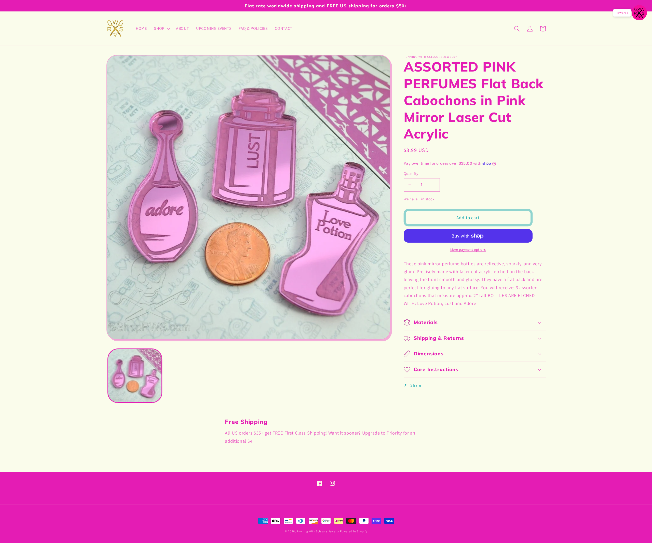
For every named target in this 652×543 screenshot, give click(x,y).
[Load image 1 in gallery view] (135, 376)
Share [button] (415, 385)
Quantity (411, 173)
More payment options (468, 249)
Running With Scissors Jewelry (318, 531)
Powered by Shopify (353, 531)
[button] (161, 28)
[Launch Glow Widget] (639, 12)
